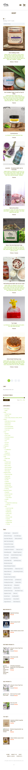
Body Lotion (7, 424)
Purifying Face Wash (8, 582)
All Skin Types (7, 533)
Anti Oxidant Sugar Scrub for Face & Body (14, 93)
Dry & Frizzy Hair (8, 494)
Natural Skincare (7, 571)
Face (20, 209)
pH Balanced (18, 579)
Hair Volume (9, 497)
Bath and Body (18, 538)
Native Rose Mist (14, 208)
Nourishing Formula (18, 571)
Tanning (14, 59)
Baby (6, 410)
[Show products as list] (5, 19)
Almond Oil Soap (8, 535)
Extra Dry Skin (15, 57)
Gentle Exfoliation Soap (16, 555)
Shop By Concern (8, 490)
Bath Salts (7, 416)
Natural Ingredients (8, 568)
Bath (8, 248)
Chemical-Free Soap (8, 544)
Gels (6, 451)
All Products (14, 54)
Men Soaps (7, 471)
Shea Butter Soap (19, 590)
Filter (6, 400)
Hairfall (6, 499)
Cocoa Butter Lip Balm (9, 546)
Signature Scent (7, 593)
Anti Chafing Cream (14, 52)
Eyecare (7, 433)
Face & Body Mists (9, 426)
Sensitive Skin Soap (8, 590)
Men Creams (8, 465)
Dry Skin (9, 57)
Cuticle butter (14, 133)
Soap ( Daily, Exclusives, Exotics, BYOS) (17, 250)
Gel (6, 440)
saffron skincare (7, 588)
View (14, 37)
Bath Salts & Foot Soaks (14, 286)
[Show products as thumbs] (3, 19)
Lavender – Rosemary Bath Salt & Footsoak (14, 168)
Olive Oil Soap (7, 574)
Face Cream (7, 435)
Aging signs (7, 54)
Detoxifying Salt (7, 552)
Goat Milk (6, 557)
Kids (5, 456)
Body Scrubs (12, 55)
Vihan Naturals (16, 601)
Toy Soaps (14, 323)
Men (20, 57)
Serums (6, 444)
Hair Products (7, 455)
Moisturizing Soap (8, 563)
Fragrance (6, 446)
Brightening (18, 55)
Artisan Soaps (14, 325)
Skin (10, 59)
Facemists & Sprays (14, 211)
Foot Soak (6, 555)
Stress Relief (16, 599)
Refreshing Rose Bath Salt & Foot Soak (14, 283)
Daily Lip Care (19, 549)
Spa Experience (7, 599)
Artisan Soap (8, 462)
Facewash (7, 439)
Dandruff (7, 492)
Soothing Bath (15, 596)
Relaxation (16, 585)
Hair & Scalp (7, 495)
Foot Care (16, 174)
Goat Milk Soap (14, 557)
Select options (14, 39)
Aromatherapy (17, 535)
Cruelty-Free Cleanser (9, 549)
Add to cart (14, 79)
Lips (6, 501)
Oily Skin (6, 99)
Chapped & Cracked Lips (11, 503)
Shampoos (7, 453)
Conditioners (8, 449)
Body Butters (19, 135)
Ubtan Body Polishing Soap (14, 359)
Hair (5, 447)
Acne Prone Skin (10, 95)
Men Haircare (8, 469)
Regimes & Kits (7, 472)
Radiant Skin (18, 582)
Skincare (15, 593)
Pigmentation (9, 58)
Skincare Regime (14, 175)
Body (19, 54)
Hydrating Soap (17, 560)
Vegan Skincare (7, 601)
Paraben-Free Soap (8, 579)
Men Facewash (8, 467)
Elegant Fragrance (17, 552)
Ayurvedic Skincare (8, 538)
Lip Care (7, 442)
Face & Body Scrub (17, 98)
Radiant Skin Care (8, 585)
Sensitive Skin (16, 58)
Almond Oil (15, 533)
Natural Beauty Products (9, 566)
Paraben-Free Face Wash (9, 577)
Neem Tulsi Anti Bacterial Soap (14, 245)
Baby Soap (7, 458)
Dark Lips (8, 504)
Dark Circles (9, 513)
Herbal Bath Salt (7, 560)
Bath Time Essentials (8, 541)
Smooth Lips (7, 596)
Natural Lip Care (18, 568)
